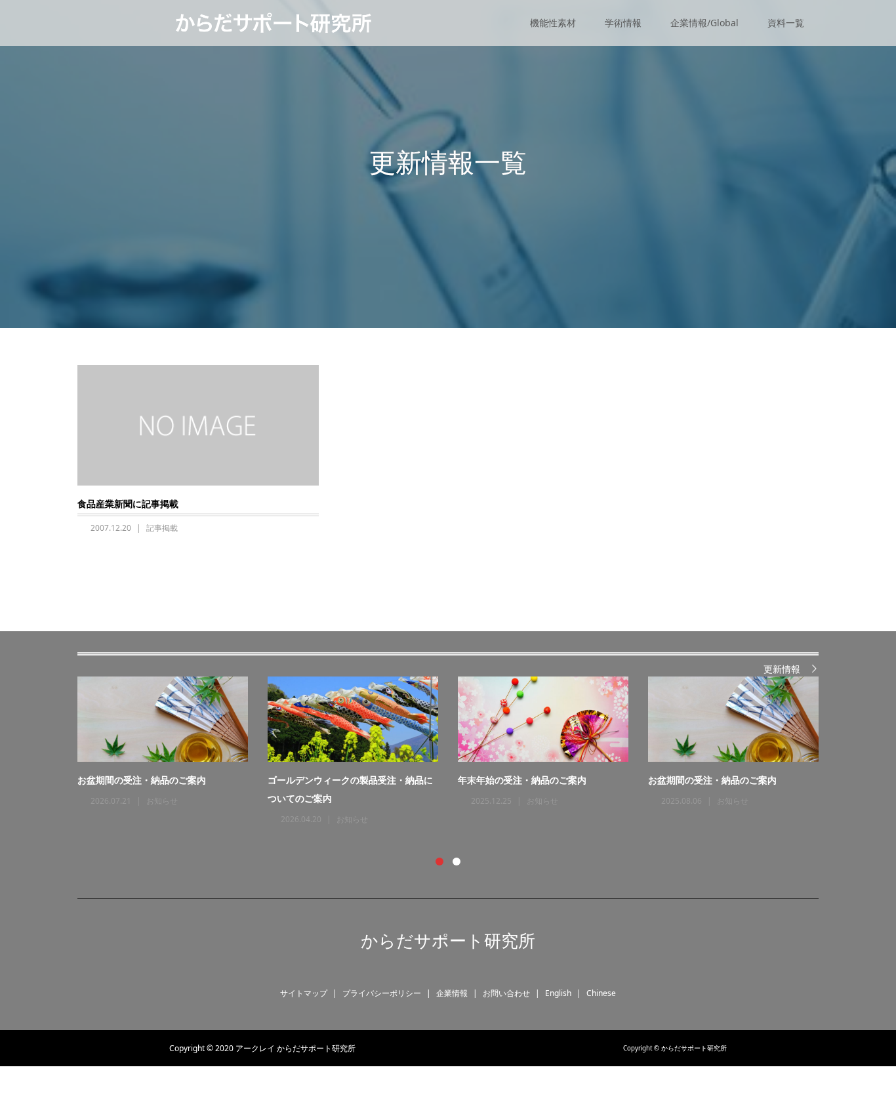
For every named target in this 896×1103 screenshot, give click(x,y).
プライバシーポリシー (381, 993)
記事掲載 (162, 527)
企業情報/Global (704, 22)
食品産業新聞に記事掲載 (127, 503)
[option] (457, 751)
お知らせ (162, 800)
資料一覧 (785, 22)
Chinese (601, 993)
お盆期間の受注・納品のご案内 (141, 780)
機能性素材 (553, 22)
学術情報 (623, 22)
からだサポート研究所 (448, 940)
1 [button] (439, 861)
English (558, 993)
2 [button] (456, 861)
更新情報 (782, 669)
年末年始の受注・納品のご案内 (522, 780)
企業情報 (452, 993)
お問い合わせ (506, 993)
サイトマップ (303, 993)
